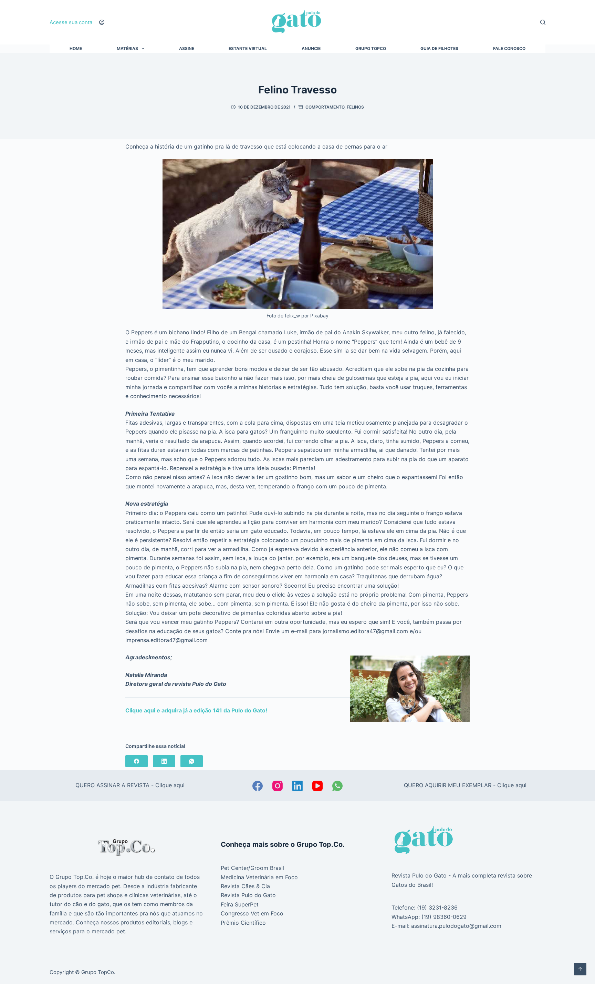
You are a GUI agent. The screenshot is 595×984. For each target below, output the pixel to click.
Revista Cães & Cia (245, 886)
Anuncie (311, 48)
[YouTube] (317, 786)
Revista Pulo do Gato (248, 895)
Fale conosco (509, 48)
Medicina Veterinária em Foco (259, 877)
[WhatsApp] (191, 761)
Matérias (127, 48)
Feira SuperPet (240, 904)
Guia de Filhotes (439, 48)
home (76, 48)
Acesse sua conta (71, 22)
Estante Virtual (248, 48)
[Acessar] (101, 22)
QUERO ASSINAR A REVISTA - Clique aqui (130, 785)
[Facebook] (136, 761)
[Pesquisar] (542, 22)
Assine (186, 48)
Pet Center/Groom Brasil (252, 867)
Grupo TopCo (370, 48)
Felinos (355, 107)
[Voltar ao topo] (580, 969)
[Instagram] (277, 786)
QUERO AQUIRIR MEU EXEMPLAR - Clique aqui (465, 785)
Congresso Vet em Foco (252, 913)
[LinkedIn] (164, 761)
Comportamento (324, 107)
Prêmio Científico (243, 922)
